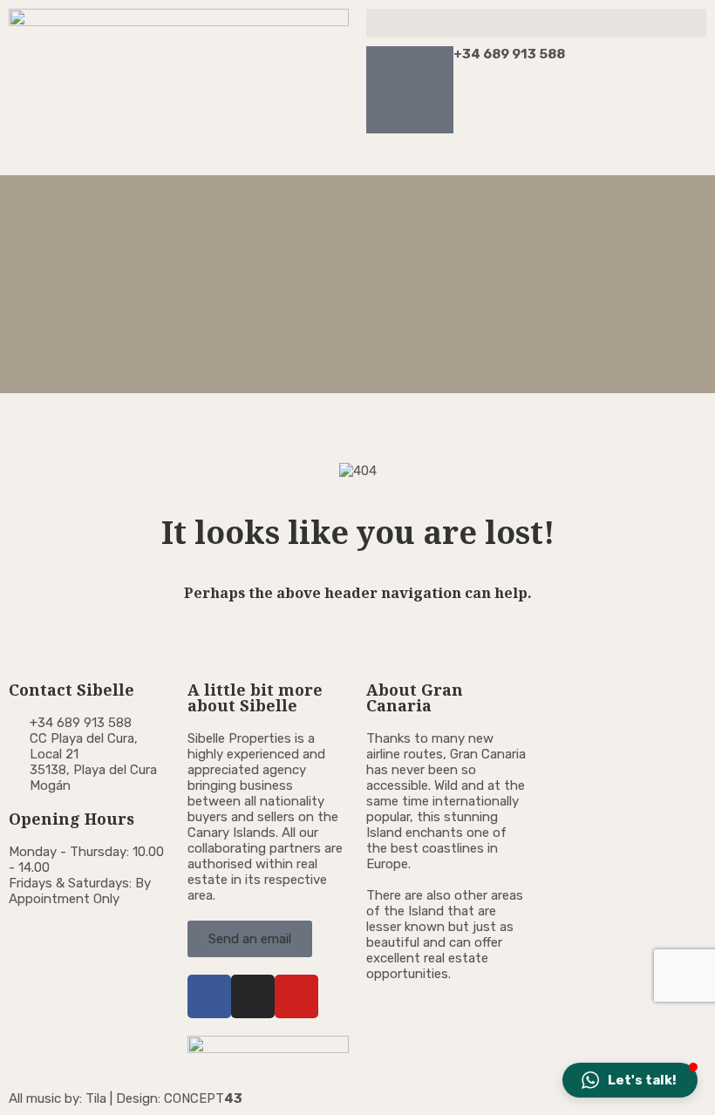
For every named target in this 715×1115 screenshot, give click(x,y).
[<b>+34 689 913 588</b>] (409, 89)
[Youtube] (296, 996)
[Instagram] (253, 996)
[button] (536, 23)
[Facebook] (209, 996)
